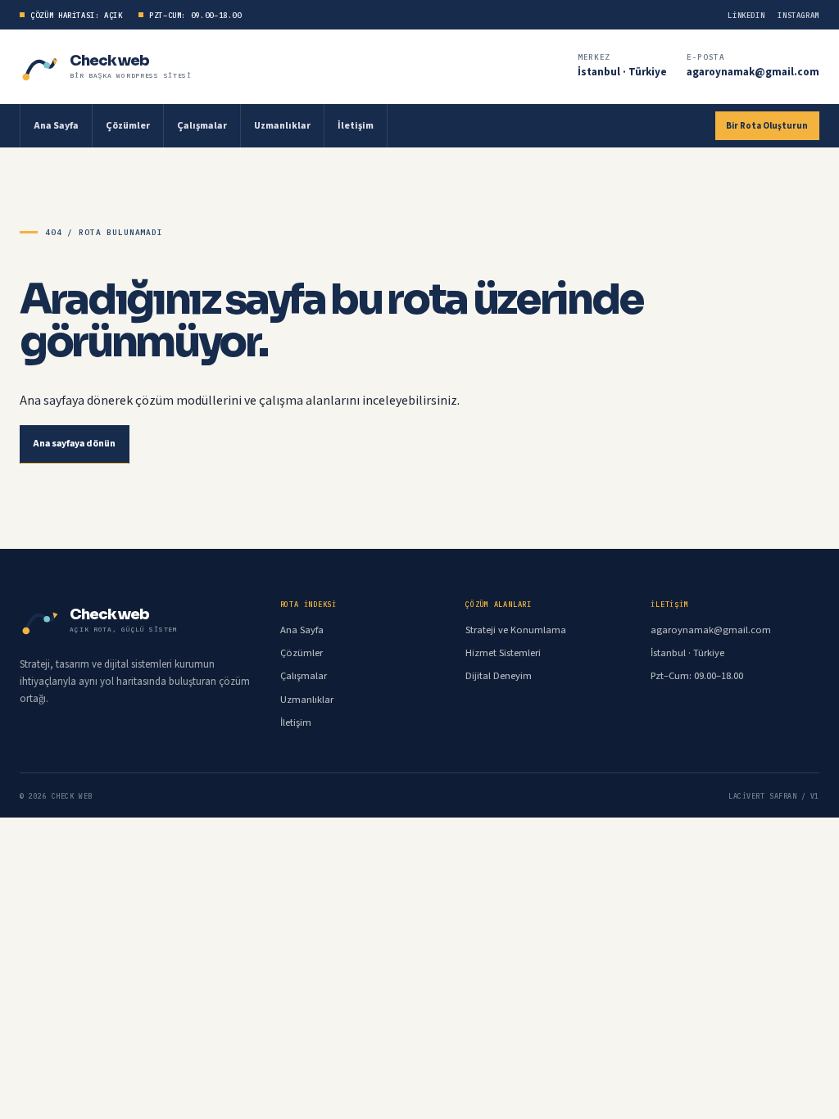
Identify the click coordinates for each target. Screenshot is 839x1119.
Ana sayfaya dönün (75, 444)
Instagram (798, 15)
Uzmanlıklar (282, 126)
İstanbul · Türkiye (622, 72)
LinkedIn (746, 15)
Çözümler (128, 126)
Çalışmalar (202, 126)
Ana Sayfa (56, 126)
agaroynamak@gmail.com (753, 72)
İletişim (356, 126)
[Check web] (40, 67)
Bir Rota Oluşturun (767, 126)
